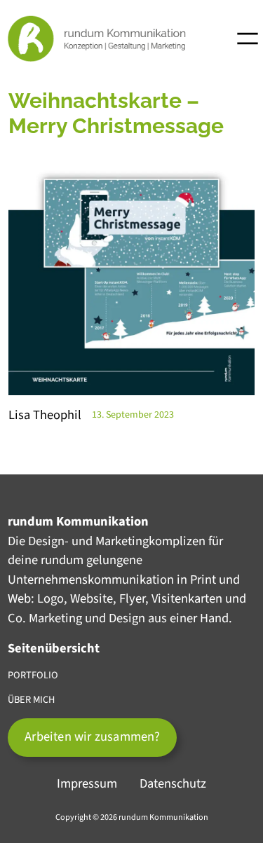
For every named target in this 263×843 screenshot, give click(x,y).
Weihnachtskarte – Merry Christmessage (116, 113)
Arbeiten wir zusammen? (92, 736)
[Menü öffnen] (247, 38)
